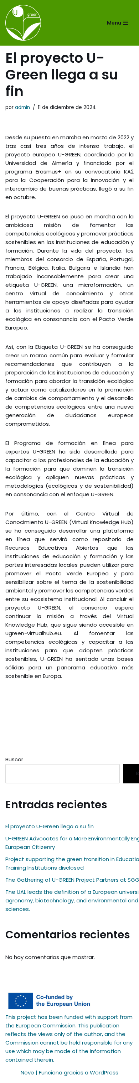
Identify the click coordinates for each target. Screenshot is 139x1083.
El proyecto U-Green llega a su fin (49, 826)
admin (22, 107)
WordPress (104, 1072)
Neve (27, 1072)
